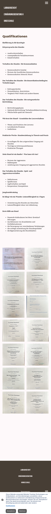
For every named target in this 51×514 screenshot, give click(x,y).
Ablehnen (22, 511)
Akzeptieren (11, 511)
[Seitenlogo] (13, 26)
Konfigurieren (10, 506)
